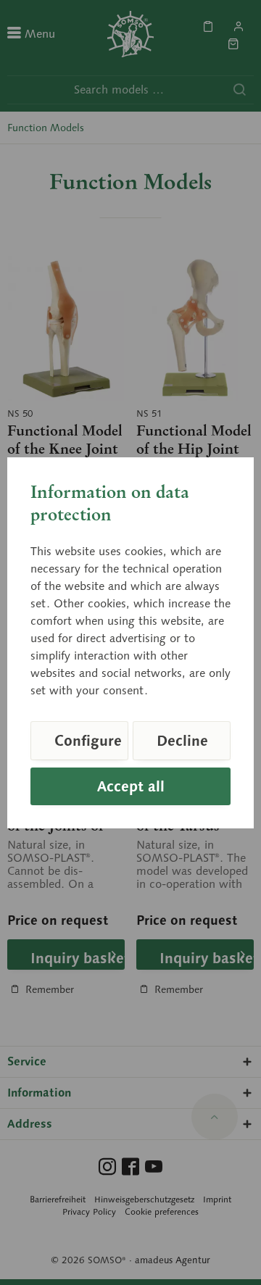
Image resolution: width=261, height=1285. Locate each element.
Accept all (131, 786)
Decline (182, 740)
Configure (88, 740)
